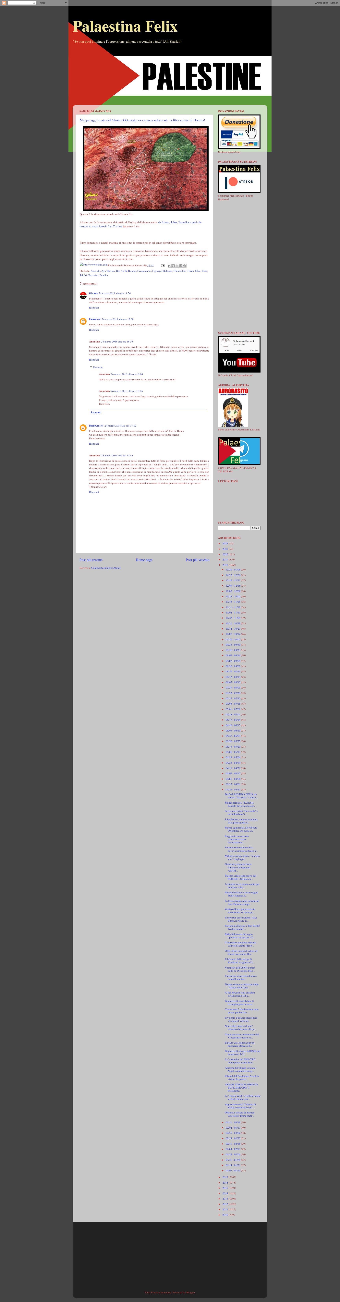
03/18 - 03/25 (233, 789)
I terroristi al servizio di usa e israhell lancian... (241, 977)
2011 (226, 1209)
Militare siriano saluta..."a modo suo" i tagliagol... (242, 857)
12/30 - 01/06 (233, 569)
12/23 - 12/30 (233, 575)
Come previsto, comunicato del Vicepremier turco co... (242, 1036)
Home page (144, 559)
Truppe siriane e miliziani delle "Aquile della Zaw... (242, 985)
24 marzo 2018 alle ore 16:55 (117, 341)
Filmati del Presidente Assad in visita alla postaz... (242, 1077)
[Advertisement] (170, 77)
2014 (226, 1193)
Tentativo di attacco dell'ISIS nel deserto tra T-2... (242, 1052)
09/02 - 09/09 (233, 661)
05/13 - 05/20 (233, 746)
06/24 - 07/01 (233, 714)
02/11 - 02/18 (233, 1143)
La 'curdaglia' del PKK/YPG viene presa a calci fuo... (240, 1061)
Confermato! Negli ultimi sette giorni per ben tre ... (242, 1010)
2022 (226, 543)
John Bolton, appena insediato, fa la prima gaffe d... (241, 821)
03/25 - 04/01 (233, 784)
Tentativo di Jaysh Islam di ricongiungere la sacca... (239, 1002)
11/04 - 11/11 (233, 612)
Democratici (96, 426)
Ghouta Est (180, 271)
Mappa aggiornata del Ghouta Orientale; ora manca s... (241, 829)
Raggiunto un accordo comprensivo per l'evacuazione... (237, 839)
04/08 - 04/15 (233, 773)
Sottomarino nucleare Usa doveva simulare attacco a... (241, 849)
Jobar (198, 271)
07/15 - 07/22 (233, 698)
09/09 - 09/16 (233, 655)
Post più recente (91, 559)
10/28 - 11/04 (233, 618)
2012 (226, 1204)
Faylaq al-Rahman (162, 271)
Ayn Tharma (108, 271)
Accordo (95, 271)
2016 (226, 1182)
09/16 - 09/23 (233, 650)
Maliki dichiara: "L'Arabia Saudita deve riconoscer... (240, 804)
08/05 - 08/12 (233, 682)
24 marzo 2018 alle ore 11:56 (115, 293)
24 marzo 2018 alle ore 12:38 (118, 319)
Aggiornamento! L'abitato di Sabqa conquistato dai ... (240, 1105)
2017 (226, 1177)
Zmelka (104, 275)
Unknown (95, 319)
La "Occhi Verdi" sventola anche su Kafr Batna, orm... (242, 1097)
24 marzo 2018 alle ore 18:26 (127, 391)
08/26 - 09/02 (233, 666)
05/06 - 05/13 (233, 752)
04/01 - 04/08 (233, 779)
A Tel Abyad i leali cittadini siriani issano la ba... (240, 994)
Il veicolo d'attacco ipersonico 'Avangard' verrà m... (241, 1019)
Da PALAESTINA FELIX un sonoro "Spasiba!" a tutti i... (241, 795)
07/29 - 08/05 (233, 687)
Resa (204, 271)
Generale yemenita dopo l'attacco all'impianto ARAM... (238, 867)
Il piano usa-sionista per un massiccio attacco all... (239, 1044)
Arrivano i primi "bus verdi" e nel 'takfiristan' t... (241, 812)
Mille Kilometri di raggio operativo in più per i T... (239, 935)
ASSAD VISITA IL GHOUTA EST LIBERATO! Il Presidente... (241, 1087)
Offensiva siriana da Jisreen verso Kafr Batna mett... (239, 1114)
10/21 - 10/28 (233, 623)
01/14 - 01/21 (233, 1165)
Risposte (98, 367)
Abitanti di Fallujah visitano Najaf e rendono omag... (240, 1069)
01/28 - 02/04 (233, 1154)
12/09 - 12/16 (233, 585)
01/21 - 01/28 (233, 1160)
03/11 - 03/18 (233, 1122)
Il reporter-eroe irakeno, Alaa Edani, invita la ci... (241, 919)
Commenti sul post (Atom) (106, 568)
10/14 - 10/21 (233, 628)
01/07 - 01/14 (233, 1170)
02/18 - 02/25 (233, 1138)
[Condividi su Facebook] (181, 266)
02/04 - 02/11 (233, 1149)
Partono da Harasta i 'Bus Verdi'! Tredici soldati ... (242, 927)
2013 (226, 1198)
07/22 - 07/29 (233, 693)
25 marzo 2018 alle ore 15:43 (117, 455)
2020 (226, 554)
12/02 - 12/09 (233, 591)
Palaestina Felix (125, 25)
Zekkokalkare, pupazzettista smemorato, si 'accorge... (240, 910)
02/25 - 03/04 (233, 1133)
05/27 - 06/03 (233, 736)
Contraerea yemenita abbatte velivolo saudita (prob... (240, 944)
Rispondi (94, 307)
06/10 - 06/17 (233, 725)
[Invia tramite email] (170, 266)
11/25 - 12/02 (233, 596)
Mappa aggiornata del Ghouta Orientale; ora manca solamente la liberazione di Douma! (142, 120)
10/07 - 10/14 (233, 634)
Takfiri (83, 275)
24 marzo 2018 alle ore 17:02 (120, 425)
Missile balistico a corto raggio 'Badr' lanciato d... (241, 894)
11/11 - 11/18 (233, 607)
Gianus (93, 293)
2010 (226, 1215)
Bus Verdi (121, 271)
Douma (132, 271)
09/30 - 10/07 (233, 639)
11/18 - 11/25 (233, 601)
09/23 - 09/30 (233, 644)
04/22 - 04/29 (233, 763)
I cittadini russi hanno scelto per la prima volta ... (242, 885)
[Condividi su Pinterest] (185, 266)
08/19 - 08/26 (233, 671)
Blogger (190, 1292)
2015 (226, 1188)
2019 (226, 559)
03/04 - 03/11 (233, 1127)
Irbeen (190, 271)
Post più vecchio (197, 559)
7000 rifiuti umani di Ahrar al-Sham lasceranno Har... (241, 952)
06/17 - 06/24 (233, 720)
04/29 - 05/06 (233, 757)
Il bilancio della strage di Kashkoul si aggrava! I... (239, 960)
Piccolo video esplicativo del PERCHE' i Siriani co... (240, 877)
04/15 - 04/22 (233, 768)
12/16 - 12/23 (233, 580)
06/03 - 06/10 (233, 730)
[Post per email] (162, 265)
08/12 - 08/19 (233, 677)
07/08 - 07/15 (233, 703)
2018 (226, 565)
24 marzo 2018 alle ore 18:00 (127, 374)
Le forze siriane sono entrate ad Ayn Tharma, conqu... (242, 902)
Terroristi (93, 275)
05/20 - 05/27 (233, 741)
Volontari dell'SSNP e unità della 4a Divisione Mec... (240, 969)
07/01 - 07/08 (233, 709)
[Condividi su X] (177, 266)
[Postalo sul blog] (173, 266)
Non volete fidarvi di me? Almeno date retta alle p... (240, 1027)
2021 (226, 549)
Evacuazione (144, 271)
